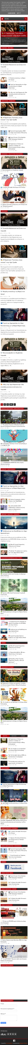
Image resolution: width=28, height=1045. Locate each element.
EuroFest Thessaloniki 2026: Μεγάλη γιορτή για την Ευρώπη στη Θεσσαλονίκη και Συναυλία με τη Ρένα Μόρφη (14, 822)
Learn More (11, 13)
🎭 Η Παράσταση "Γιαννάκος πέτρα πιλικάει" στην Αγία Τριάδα (13, 34)
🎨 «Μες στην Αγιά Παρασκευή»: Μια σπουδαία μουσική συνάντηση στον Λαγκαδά (17, 94)
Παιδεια (3, 643)
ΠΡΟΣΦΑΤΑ (4, 211)
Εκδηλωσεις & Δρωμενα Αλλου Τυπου (11, 558)
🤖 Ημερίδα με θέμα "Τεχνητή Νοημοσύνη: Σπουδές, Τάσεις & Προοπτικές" (16, 660)
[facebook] (14, 1041)
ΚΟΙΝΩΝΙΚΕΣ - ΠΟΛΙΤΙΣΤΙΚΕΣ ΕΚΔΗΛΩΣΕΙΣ (11, 154)
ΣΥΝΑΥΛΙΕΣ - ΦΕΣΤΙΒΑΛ (7, 48)
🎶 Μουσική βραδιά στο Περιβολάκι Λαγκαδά (12, 170)
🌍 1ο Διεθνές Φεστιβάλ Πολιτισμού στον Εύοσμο (13, 187)
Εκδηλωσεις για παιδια (7, 667)
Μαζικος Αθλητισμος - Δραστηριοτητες (12, 408)
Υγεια (2, 618)
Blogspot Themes (23, 1043)
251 (11, 404)
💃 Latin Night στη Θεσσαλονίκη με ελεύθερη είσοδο (14, 803)
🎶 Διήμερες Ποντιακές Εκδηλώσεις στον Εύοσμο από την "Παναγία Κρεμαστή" (17, 839)
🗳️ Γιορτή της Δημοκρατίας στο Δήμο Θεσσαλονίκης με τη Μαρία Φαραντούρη (17, 86)
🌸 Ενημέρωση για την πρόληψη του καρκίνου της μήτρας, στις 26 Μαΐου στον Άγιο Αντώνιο (17, 623)
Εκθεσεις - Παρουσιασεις (8, 469)
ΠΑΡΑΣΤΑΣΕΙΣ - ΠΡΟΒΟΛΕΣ (8, 101)
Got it (19, 13)
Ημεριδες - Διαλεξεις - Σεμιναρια (10, 514)
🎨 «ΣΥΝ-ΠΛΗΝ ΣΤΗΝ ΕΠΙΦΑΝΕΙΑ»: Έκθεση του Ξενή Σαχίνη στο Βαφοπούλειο (16, 507)
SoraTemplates (9, 1043)
